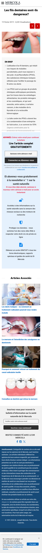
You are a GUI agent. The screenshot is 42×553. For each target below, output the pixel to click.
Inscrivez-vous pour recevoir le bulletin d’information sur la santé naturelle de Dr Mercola (21, 413)
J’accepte (32, 544)
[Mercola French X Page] (24, 442)
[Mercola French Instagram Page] (20, 442)
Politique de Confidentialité (13, 545)
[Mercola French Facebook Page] (17, 442)
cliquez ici (5, 502)
